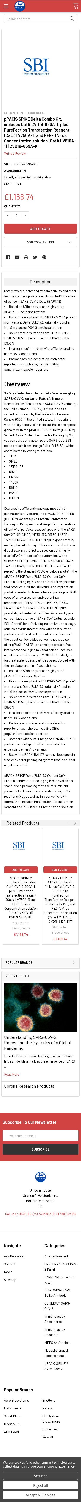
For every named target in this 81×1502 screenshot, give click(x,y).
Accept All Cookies (40, 1495)
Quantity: (12, 206)
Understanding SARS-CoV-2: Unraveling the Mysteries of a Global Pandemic (37, 1042)
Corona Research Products (29, 1086)
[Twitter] (35, 257)
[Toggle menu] (6, 6)
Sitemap (10, 1279)
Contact (10, 1264)
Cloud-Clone (12, 1416)
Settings (40, 1475)
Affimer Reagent (56, 1256)
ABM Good (11, 1432)
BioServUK (12, 1424)
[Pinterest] (44, 257)
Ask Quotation (14, 1256)
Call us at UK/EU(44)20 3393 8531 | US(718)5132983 (40, 1214)
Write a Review (15, 153)
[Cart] (75, 6)
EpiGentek (49, 1429)
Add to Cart (21, 869)
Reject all (40, 1485)
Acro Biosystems (16, 1400)
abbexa (47, 1408)
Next (74, 823)
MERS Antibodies (57, 1342)
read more (11, 1074)
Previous (69, 823)
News (8, 1272)
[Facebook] (8, 257)
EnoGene (48, 1400)
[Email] (17, 257)
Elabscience (12, 1408)
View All (48, 1437)
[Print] (26, 257)
